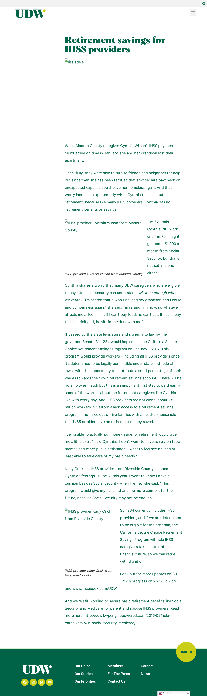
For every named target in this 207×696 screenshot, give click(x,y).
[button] (204, 4)
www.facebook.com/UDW (94, 588)
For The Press (119, 674)
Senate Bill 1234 (96, 342)
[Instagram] (33, 682)
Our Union (83, 666)
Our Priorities (85, 681)
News (145, 674)
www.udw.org (165, 581)
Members (115, 666)
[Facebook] (25, 682)
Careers (147, 666)
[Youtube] (49, 682)
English (166, 693)
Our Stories (84, 674)
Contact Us (116, 681)
